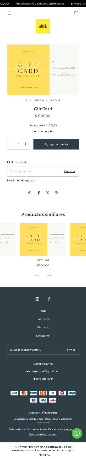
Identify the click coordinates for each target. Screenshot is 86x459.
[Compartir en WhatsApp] (30, 193)
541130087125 (43, 364)
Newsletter (43, 335)
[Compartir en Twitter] (48, 193)
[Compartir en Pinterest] (56, 193)
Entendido (43, 455)
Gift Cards (41, 100)
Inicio (29, 100)
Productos (43, 319)
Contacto (43, 327)
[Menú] (10, 13)
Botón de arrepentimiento (43, 434)
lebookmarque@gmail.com (43, 371)
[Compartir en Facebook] (39, 193)
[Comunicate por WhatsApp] (77, 433)
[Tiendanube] (43, 413)
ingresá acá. (70, 429)
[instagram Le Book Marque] (37, 299)
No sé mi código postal (21, 180)
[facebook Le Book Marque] (49, 299)
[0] (75, 14)
